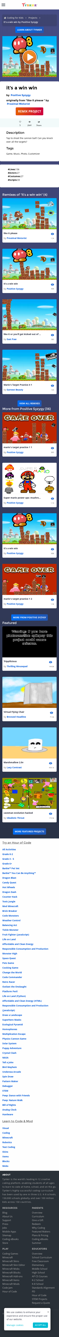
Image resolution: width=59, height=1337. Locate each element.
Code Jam (7, 1287)
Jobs (4, 1227)
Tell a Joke (7, 1062)
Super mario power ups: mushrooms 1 (22, 497)
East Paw (12, 339)
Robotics (7, 1142)
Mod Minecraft (10, 906)
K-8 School (37, 1283)
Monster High (9, 953)
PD (33, 1291)
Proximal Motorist (18, 103)
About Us (7, 1216)
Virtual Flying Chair (14, 711)
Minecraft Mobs (11, 1268)
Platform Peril (9, 991)
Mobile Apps (9, 1231)
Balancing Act (9, 925)
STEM (5, 1090)
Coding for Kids (15, 17)
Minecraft (7, 1137)
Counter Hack (9, 896)
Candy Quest (9, 882)
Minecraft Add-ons (12, 1276)
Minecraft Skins (10, 1261)
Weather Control (11, 920)
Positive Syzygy (21, 95)
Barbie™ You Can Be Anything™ (19, 873)
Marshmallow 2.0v (13, 762)
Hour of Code (9, 1291)
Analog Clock (9, 1109)
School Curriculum (42, 1257)
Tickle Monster (10, 929)
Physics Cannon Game (14, 1038)
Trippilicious (10, 661)
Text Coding (8, 1147)
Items (5, 1156)
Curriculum (38, 1216)
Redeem (36, 1223)
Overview (37, 1212)
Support (6, 1220)
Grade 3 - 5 (8, 858)
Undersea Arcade (11, 1071)
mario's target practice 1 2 (18, 598)
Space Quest (9, 958)
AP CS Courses (40, 1276)
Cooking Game (10, 967)
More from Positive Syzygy (29, 617)
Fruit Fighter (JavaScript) (15, 934)
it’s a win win (11, 283)
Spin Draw (7, 1076)
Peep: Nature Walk (12, 1100)
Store (5, 1242)
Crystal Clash (9, 1052)
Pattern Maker (10, 1081)
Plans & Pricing (40, 1235)
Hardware (7, 1114)
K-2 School (37, 1280)
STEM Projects (39, 1299)
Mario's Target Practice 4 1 (18, 384)
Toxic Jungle (8, 901)
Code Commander (12, 977)
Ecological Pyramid (12, 1024)
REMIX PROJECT (29, 111)
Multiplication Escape (13, 1033)
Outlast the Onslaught (14, 986)
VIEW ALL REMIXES (29, 403)
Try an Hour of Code (16, 842)
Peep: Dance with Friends (16, 1095)
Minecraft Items (10, 1280)
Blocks (5, 1161)
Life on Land (9, 939)
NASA (5, 1057)
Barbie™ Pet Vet (10, 868)
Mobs (5, 1165)
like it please (10, 233)
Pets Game (8, 962)
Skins (5, 1151)
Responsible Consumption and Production (25, 948)
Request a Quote (41, 1302)
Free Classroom (40, 1261)
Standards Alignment (43, 1287)
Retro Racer (8, 981)
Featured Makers (41, 1231)
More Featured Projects (29, 831)
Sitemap (6, 1235)
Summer (36, 1242)
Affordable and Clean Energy (17, 944)
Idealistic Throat (15, 817)
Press (5, 1223)
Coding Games (10, 1253)
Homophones (9, 1029)
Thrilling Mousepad (17, 666)
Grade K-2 (7, 854)
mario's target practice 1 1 (18, 447)
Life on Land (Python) (14, 996)
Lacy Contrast (14, 767)
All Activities (9, 849)
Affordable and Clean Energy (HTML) (22, 1000)
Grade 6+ (7, 863)
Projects (32, 17)
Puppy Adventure (11, 1048)
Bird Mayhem (9, 1067)
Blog (4, 1212)
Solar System (9, 1043)
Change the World (12, 972)
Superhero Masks (11, 1019)
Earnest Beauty (15, 389)
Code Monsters (10, 915)
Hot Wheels (8, 887)
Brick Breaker (9, 910)
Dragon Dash (9, 891)
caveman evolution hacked (18, 812)
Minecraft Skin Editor (13, 1264)
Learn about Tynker (29, 29)
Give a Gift (37, 1220)
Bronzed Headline (16, 716)
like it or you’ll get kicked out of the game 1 (22, 334)
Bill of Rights (9, 1104)
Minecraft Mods (11, 1283)
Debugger (7, 1085)
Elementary (38, 1264)
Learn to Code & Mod (17, 1121)
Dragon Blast (9, 877)
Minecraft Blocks (11, 1272)
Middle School (39, 1268)
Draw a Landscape (12, 1015)
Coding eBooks (10, 1239)
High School (38, 1272)
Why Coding (38, 1227)
